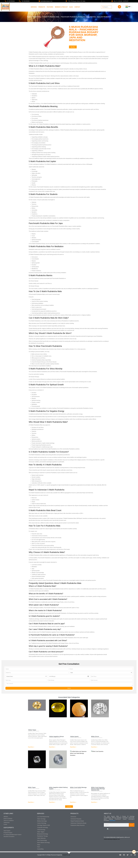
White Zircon (95, 736)
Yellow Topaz (32, 730)
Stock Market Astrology (43, 842)
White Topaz (32, 787)
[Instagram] (131, 855)
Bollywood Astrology (42, 834)
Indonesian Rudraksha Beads (78, 823)
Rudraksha (36, 17)
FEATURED (50, 7)
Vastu (38, 844)
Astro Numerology (42, 840)
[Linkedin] (135, 855)
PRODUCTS (41, 7)
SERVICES (34, 7)
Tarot (38, 847)
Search (131, 824)
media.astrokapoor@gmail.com (112, 839)
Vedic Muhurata (41, 838)
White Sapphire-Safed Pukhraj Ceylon (58, 788)
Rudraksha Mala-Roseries (78, 825)
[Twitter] (127, 855)
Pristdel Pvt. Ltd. (66, 854)
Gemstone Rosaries (76, 819)
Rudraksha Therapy (42, 836)
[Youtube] (120, 855)
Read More (112, 820)
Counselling (40, 849)
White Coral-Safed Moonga (78, 787)
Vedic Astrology (41, 819)
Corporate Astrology (42, 827)
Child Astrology (41, 829)
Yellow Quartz (74, 736)
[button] (69, 806)
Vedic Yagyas (40, 831)
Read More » (31, 747)
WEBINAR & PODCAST (61, 7)
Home (29, 17)
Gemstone (73, 816)
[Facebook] (124, 855)
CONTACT (77, 7)
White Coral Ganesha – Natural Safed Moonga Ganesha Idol (98, 789)
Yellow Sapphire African (56, 736)
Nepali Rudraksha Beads (77, 821)
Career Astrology (41, 823)
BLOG (71, 7)
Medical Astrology (42, 821)
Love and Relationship (43, 816)
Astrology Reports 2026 (43, 825)
